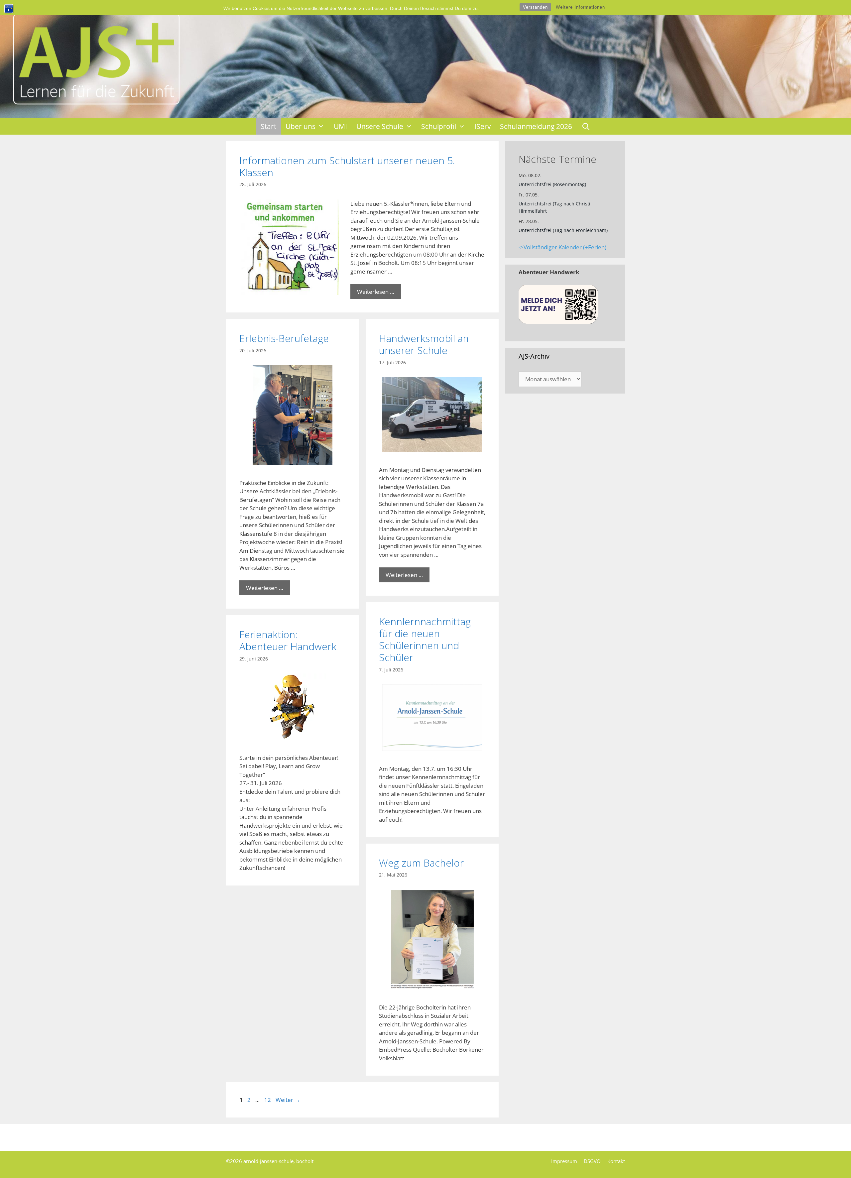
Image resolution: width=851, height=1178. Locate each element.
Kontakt (616, 1161)
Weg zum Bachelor (421, 863)
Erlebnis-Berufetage (284, 338)
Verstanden (535, 7)
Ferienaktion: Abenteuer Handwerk (287, 640)
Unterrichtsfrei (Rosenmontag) (552, 184)
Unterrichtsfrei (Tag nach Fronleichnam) (563, 230)
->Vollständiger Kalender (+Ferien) (562, 247)
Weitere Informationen (580, 7)
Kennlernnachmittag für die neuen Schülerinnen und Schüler (425, 639)
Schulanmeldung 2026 (536, 126)
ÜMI (340, 126)
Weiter (288, 1100)
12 (268, 1100)
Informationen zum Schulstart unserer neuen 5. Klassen (347, 166)
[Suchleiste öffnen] (586, 126)
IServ (482, 126)
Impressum (564, 1161)
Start (268, 126)
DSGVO (592, 1161)
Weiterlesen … (375, 291)
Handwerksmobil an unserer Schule (424, 344)
